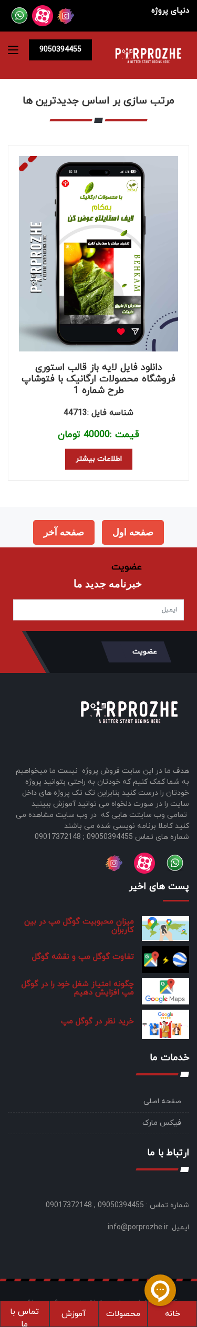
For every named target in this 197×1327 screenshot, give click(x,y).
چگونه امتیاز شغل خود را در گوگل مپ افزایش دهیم (78, 988)
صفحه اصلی (162, 1101)
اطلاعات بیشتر (99, 459)
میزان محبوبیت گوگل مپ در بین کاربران (79, 926)
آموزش (73, 1314)
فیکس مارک (161, 1123)
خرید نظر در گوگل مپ (97, 1021)
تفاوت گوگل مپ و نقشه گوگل (83, 956)
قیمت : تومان (98, 434)
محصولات (123, 1314)
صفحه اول (132, 532)
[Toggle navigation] (13, 52)
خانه (172, 1314)
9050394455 (60, 50)
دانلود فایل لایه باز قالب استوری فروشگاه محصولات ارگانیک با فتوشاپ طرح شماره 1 (98, 379)
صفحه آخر (64, 532)
